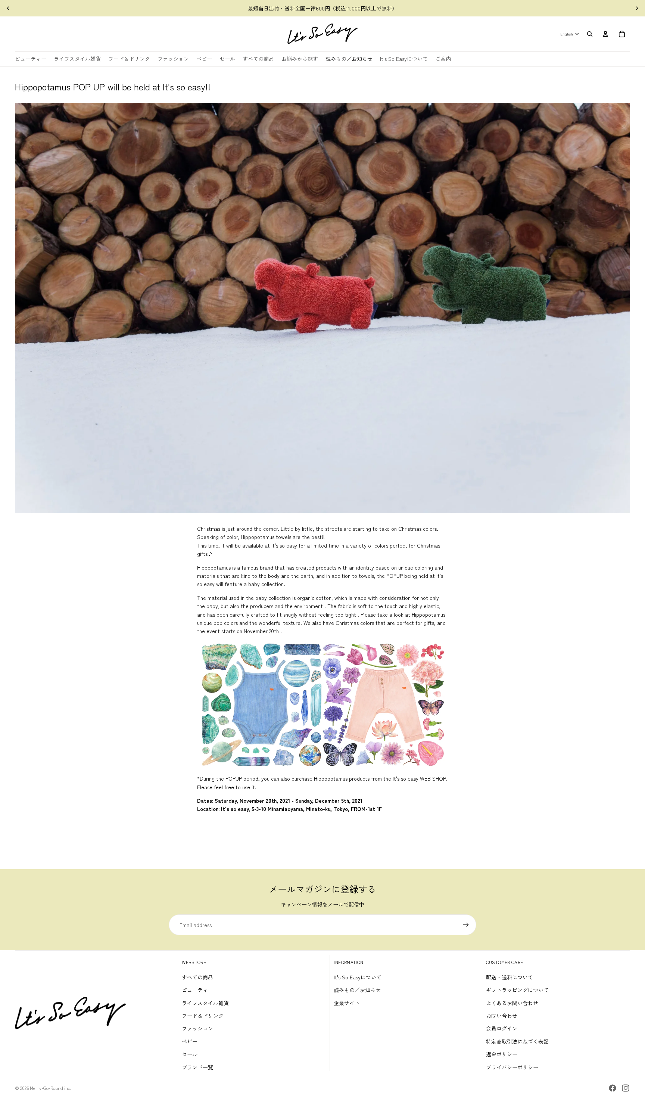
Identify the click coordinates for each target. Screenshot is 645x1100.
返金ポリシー (501, 1054)
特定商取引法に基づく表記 (517, 1041)
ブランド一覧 (197, 1067)
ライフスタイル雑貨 (205, 1003)
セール (189, 1054)
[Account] (605, 34)
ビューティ (195, 990)
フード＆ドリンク (203, 1015)
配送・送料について (509, 977)
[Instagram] (625, 1088)
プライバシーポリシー (512, 1067)
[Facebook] (612, 1088)
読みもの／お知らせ (357, 990)
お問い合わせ (501, 1015)
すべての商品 (197, 977)
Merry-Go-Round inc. (50, 1088)
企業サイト (347, 1003)
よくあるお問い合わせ (512, 1003)
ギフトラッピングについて (517, 990)
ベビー (189, 1041)
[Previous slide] (8, 8)
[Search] (590, 34)
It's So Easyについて (357, 977)
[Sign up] (466, 925)
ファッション (197, 1028)
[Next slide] (637, 8)
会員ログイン (501, 1028)
